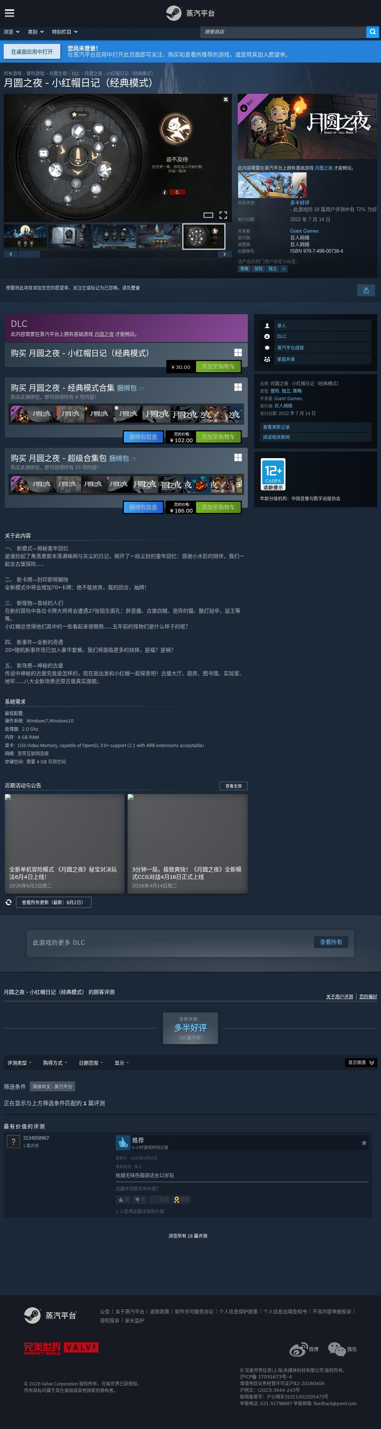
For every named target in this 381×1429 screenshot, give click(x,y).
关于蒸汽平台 (129, 1311)
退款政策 (159, 1311)
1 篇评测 (31, 1145)
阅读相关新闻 (276, 437)
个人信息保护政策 (238, 1311)
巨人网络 (283, 406)
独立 (273, 269)
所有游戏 (13, 73)
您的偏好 (368, 996)
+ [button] (284, 269)
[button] (12, 31)
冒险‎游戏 (35, 73)
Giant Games (304, 231)
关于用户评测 (339, 996)
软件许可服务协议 (194, 1311)
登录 (135, 288)
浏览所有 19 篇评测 (188, 1236)
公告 (105, 1311)
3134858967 (36, 1138)
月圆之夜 (58, 73)
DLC (76, 73)
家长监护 (134, 1320)
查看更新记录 (276, 427)
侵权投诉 (109, 1320)
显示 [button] (119, 1063)
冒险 (258, 269)
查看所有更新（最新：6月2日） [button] (54, 902)
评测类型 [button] (17, 1063)
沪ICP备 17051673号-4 (266, 1376)
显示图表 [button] (357, 1062)
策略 (244, 269)
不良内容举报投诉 (332, 1311)
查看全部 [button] (233, 786)
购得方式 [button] (53, 1063)
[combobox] (283, 31)
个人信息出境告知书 (285, 1311)
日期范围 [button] (88, 1063)
